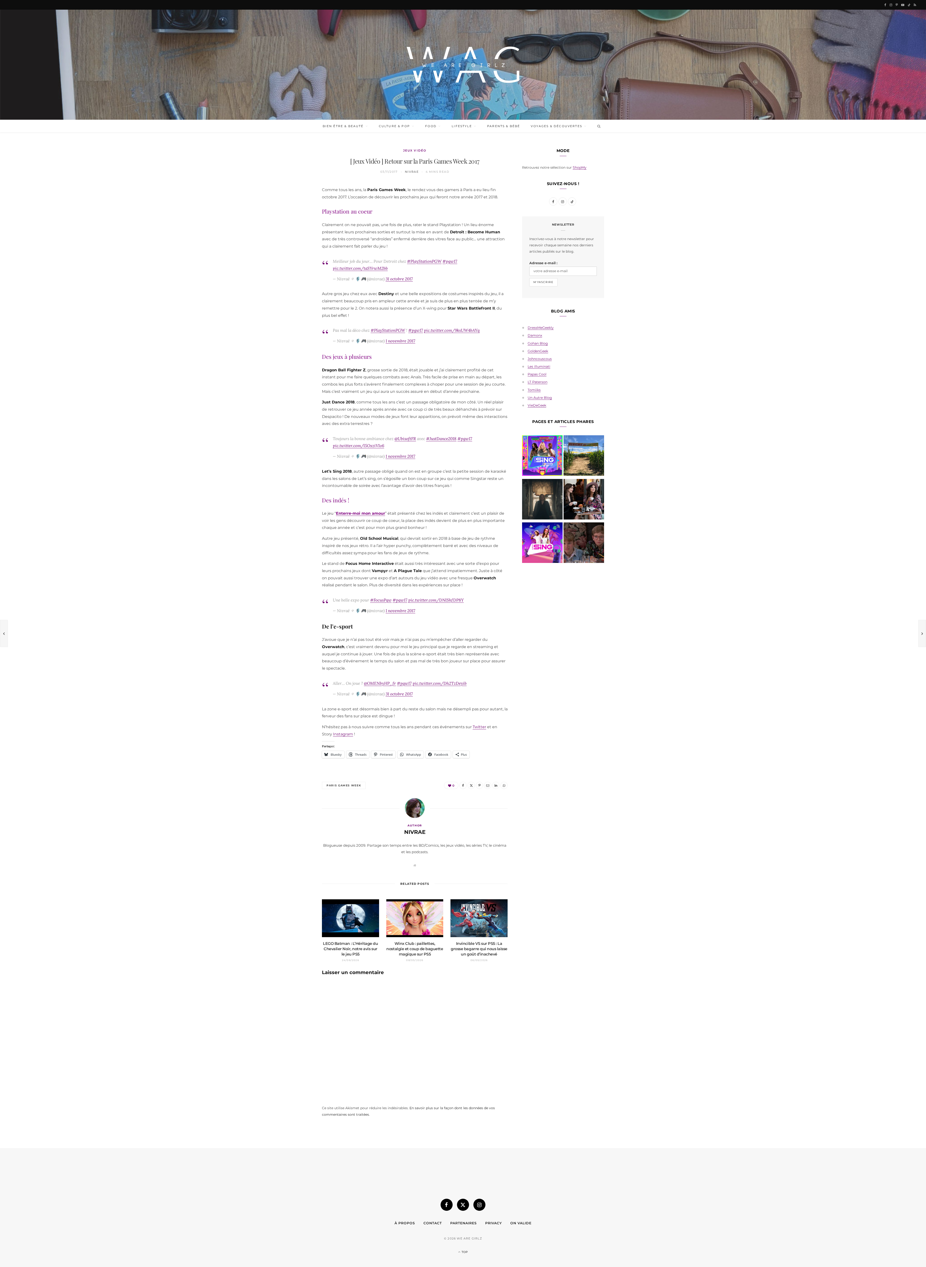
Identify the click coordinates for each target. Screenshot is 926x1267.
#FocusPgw (381, 600)
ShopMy (579, 167)
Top (464, 1252)
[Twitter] (299, 214)
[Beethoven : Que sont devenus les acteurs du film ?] (584, 543)
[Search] (597, 126)
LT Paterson (537, 382)
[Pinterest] (299, 227)
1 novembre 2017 (400, 341)
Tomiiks (534, 390)
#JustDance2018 (441, 438)
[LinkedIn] (299, 251)
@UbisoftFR (405, 438)
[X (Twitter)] (463, 1205)
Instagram (343, 734)
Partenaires (463, 1223)
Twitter (479, 727)
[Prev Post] (4, 633)
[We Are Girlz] (463, 64)
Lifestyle (462, 126)
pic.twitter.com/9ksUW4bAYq (452, 330)
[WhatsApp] (299, 263)
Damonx (535, 335)
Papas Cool (537, 374)
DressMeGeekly (541, 327)
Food (430, 126)
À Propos (405, 1223)
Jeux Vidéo (415, 150)
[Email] (299, 239)
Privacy (493, 1223)
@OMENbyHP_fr (380, 683)
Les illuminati (539, 366)
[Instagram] (479, 1205)
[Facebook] (299, 202)
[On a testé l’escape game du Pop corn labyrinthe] (584, 456)
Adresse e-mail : (543, 263)
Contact (432, 1223)
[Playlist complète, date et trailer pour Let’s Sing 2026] (542, 456)
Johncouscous (540, 359)
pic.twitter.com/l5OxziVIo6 (358, 445)
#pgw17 (450, 261)
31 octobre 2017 (399, 279)
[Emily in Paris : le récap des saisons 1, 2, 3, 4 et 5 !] (584, 500)
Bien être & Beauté (343, 126)
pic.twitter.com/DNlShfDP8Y (436, 600)
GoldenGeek (538, 351)
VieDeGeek (537, 405)
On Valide (520, 1223)
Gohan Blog (538, 343)
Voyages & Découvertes (556, 126)
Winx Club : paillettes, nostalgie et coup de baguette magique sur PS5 (414, 948)
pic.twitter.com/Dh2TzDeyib (440, 683)
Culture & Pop (394, 126)
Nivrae (412, 171)
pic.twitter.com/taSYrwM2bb (360, 268)
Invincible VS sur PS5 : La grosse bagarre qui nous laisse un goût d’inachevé (479, 948)
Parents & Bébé (503, 126)
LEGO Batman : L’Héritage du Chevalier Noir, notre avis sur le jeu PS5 (350, 948)
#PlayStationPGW (424, 261)
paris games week (344, 785)
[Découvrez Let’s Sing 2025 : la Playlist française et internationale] (542, 543)
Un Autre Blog (540, 397)
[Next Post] (922, 633)
